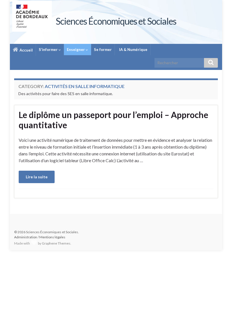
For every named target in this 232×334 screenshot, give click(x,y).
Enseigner (76, 49)
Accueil (26, 50)
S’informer (49, 49)
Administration (25, 237)
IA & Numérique (132, 49)
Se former (103, 49)
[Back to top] (219, 321)
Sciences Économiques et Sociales (116, 21)
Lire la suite (37, 176)
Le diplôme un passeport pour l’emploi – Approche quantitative (113, 120)
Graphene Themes (56, 243)
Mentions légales (52, 237)
